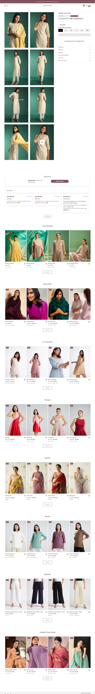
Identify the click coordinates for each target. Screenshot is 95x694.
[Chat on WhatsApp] (84, 5)
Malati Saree (72, 495)
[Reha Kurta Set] (58, 652)
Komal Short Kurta (31, 553)
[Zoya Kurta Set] (58, 246)
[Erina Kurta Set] (58, 304)
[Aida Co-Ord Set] (80, 362)
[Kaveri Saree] (37, 478)
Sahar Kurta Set (30, 263)
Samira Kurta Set (9, 321)
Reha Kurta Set (51, 669)
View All (48, 272)
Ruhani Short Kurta (74, 553)
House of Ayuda (47, 5)
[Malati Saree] (80, 478)
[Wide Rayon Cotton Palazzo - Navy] (37, 594)
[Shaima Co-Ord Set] (15, 362)
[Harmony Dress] (80, 420)
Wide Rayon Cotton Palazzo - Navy (35, 611)
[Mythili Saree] (15, 478)
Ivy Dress (7, 437)
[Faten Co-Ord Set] (58, 362)
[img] (10, 196)
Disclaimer (60, 57)
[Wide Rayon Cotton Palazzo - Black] (58, 594)
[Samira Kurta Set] (15, 304)
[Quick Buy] (25, 263)
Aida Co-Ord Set (73, 379)
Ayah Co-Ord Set (30, 379)
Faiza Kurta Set (30, 321)
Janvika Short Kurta (53, 553)
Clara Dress (29, 437)
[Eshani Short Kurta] (15, 536)
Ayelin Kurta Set (73, 669)
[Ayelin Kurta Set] (80, 652)
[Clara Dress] (37, 420)
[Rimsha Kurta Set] (15, 246)
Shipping (60, 52)
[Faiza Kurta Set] (37, 304)
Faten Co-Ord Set (52, 379)
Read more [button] (66, 209)
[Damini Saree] (58, 478)
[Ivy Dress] (15, 420)
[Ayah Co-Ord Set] (37, 362)
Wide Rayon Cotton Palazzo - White (13, 611)
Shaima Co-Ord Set (9, 379)
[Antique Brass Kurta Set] (15, 652)
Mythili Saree (8, 495)
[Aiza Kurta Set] (37, 652)
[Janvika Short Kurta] (58, 536)
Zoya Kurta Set (51, 263)
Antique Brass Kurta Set (10, 669)
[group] (47, 1)
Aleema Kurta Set (73, 321)
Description (61, 47)
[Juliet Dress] (58, 420)
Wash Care (60, 49)
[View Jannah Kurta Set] (42, 142)
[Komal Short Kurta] (37, 536)
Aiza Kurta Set (30, 669)
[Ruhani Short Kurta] (80, 536)
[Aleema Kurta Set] (80, 304)
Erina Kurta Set (51, 321)
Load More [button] (47, 216)
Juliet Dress (51, 437)
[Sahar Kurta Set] (37, 246)
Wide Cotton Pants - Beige (75, 611)
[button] (7, 5)
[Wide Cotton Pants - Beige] (80, 594)
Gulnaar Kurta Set (73, 263)
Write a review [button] (60, 181)
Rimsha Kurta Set (9, 263)
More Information (62, 60)
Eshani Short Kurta (9, 553)
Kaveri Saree (30, 495)
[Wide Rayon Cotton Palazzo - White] (15, 594)
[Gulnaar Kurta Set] (80, 246)
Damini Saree (51, 495)
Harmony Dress (73, 437)
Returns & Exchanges (63, 55)
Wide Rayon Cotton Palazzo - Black (56, 611)
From (8, 323)
